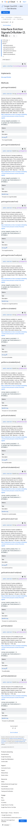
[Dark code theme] (22, 64)
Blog (2, 797)
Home (2, 17)
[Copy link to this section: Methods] (10, 83)
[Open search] (17, 2)
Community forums (5, 768)
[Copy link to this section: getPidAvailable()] (14, 626)
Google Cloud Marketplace (7, 759)
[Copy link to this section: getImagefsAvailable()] (17, 88)
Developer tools (17, 17)
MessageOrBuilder (6, 77)
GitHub (2, 781)
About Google (4, 812)
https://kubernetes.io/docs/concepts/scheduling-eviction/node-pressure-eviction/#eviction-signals (14, 116)
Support (3, 770)
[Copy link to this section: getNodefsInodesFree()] (19, 519)
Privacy (10, 812)
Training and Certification (7, 791)
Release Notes (4, 772)
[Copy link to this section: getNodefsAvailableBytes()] (21, 467)
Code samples (4, 786)
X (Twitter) (3, 802)
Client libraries (11, 9)
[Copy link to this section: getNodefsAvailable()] (17, 416)
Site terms (16, 812)
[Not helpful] (12, 22)
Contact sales (4, 761)
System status (4, 775)
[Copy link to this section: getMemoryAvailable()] (17, 309)
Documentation (9, 17)
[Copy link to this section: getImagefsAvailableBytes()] (21, 145)
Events (2, 800)
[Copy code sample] (25, 64)
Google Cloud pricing (6, 756)
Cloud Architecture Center (7, 788)
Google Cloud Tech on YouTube (8, 807)
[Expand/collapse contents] (9, 40)
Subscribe (23, 821)
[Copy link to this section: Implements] (12, 73)
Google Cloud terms (6, 815)
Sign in (24, 1)
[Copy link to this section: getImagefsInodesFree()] (19, 202)
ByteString (5, 194)
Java (20, 6)
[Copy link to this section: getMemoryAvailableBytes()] (21, 362)
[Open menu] (2, 2)
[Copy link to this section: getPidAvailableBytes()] (17, 676)
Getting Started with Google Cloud (9, 784)
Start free (5, 12)
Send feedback (7, 25)
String (4, 137)
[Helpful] (10, 22)
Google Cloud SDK (10, 6)
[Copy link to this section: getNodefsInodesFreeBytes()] (22, 573)
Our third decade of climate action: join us (11, 817)
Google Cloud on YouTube (7, 805)
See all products (5, 754)
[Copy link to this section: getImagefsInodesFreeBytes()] (23, 255)
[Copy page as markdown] (14, 36)
